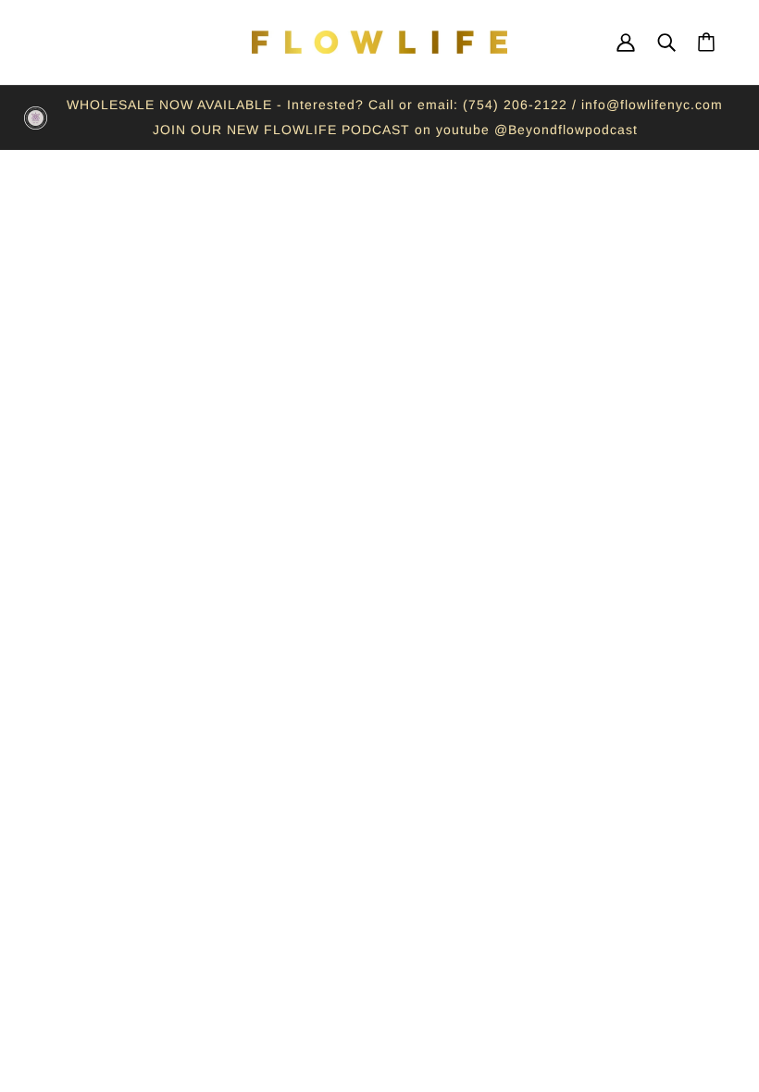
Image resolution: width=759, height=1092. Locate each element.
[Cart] (706, 42)
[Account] (625, 42)
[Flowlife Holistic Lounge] (379, 42)
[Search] (666, 42)
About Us (93, 766)
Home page (324, 412)
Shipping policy (115, 866)
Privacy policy (110, 816)
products (556, 412)
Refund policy (109, 791)
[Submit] (676, 945)
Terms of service (119, 841)
